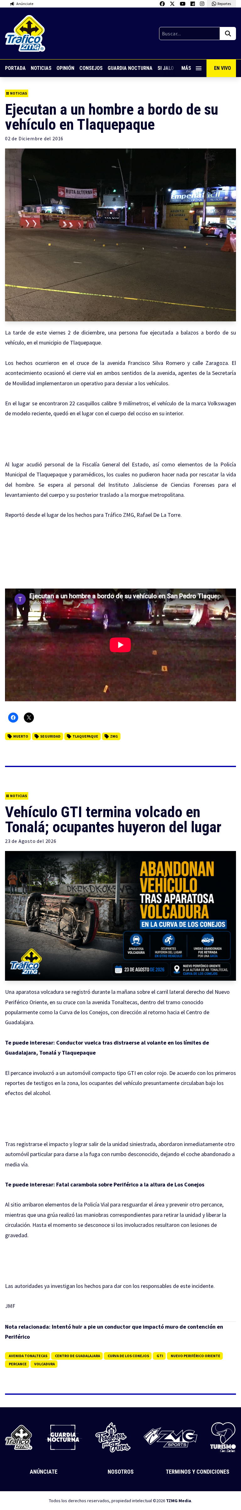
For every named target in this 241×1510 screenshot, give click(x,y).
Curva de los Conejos (128, 1355)
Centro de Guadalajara (77, 1355)
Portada (15, 68)
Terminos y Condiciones (197, 1471)
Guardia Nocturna (130, 68)
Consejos (91, 68)
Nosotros (121, 1471)
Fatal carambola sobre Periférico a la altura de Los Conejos (130, 1184)
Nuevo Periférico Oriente (195, 1355)
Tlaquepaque (85, 736)
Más (186, 68)
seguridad (50, 736)
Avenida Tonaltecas (28, 1355)
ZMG (114, 736)
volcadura (44, 1364)
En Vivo (222, 68)
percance (18, 1364)
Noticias (41, 68)
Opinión (65, 68)
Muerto (20, 736)
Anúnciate (43, 1471)
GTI (160, 1355)
